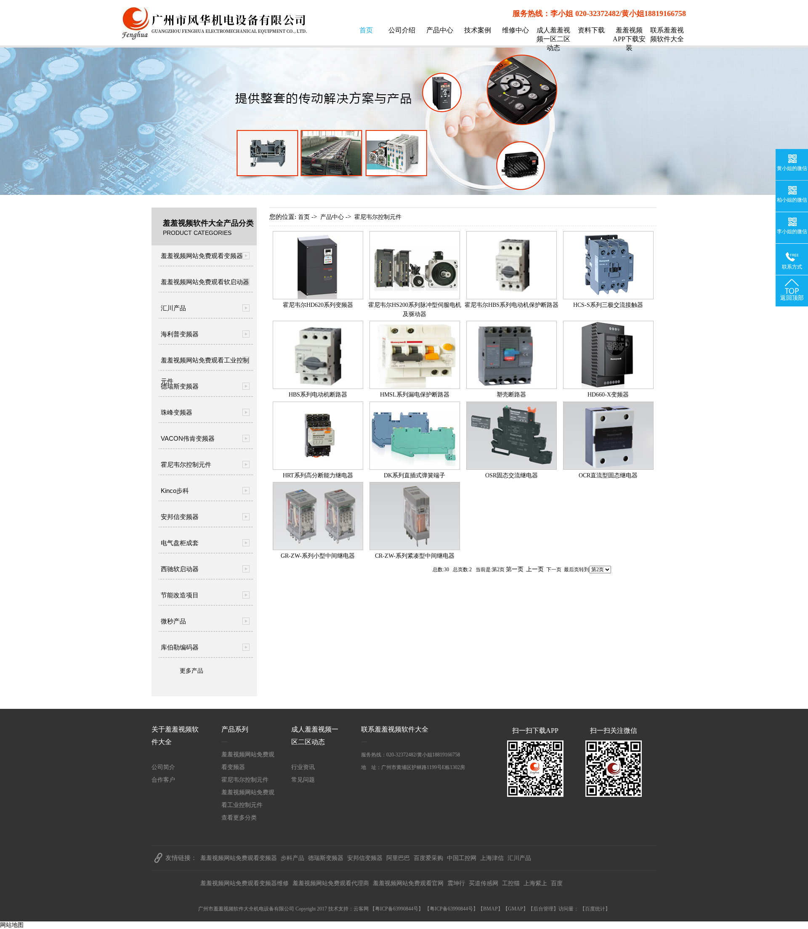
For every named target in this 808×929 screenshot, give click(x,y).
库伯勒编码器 (180, 647)
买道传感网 (483, 883)
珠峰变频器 (176, 412)
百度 (557, 883)
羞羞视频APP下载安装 (629, 39)
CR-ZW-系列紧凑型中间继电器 (414, 556)
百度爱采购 (428, 858)
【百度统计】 (595, 909)
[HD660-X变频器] (608, 387)
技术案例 (477, 30)
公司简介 (163, 767)
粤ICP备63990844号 (396, 909)
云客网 (361, 909)
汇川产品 (173, 307)
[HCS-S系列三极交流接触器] (608, 297)
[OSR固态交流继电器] (511, 468)
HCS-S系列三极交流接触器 (608, 305)
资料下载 (591, 30)
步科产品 (292, 858)
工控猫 (511, 883)
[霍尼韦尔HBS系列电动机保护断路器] (511, 297)
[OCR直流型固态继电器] (608, 468)
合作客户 (163, 780)
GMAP (515, 909)
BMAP (490, 909)
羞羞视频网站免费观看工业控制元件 (205, 364)
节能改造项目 (180, 595)
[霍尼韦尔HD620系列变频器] (318, 297)
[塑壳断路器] (511, 387)
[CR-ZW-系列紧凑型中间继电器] (414, 548)
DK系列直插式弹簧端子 (414, 475)
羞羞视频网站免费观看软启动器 (205, 281)
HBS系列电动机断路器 (318, 394)
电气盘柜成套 (180, 542)
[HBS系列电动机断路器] (318, 387)
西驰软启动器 (180, 568)
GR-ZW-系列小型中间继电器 (318, 556)
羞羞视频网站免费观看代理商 (330, 883)
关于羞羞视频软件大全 (175, 735)
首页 (366, 30)
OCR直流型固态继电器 (608, 475)
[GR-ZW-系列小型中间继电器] (318, 548)
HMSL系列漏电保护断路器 (414, 394)
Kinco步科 (175, 490)
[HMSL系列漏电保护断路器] (414, 387)
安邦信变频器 (180, 516)
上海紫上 (535, 883)
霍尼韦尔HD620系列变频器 (318, 305)
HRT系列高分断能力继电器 (318, 475)
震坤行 (456, 883)
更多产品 (191, 671)
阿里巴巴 (398, 858)
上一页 (535, 569)
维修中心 (515, 30)
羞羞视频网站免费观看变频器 (202, 255)
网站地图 (12, 925)
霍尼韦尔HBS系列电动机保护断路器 (511, 305)
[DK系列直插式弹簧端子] (414, 468)
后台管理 (543, 909)
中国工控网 (461, 858)
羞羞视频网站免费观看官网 (408, 883)
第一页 (515, 569)
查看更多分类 (239, 818)
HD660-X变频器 (608, 394)
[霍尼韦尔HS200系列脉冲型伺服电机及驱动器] (414, 297)
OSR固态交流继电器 (511, 475)
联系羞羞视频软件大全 (667, 35)
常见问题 (303, 780)
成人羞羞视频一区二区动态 (553, 39)
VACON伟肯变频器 (188, 438)
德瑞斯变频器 (180, 386)
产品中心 (439, 30)
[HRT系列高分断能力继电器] (318, 468)
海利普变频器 (180, 334)
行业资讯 (303, 767)
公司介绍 (401, 30)
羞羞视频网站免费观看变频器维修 (244, 883)
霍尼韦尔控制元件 (186, 464)
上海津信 (492, 858)
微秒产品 (173, 621)
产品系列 (234, 729)
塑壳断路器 (511, 394)
